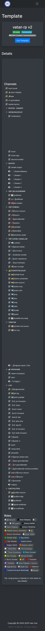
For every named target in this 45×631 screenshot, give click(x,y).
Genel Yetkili (29, 534)
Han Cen (33, 623)
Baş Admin (25, 538)
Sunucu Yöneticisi (28, 527)
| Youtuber (32, 559)
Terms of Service (15, 627)
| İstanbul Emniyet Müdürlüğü (17, 570)
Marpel (35, 570)
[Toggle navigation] (37, 4)
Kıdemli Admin (26, 541)
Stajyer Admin (11, 545)
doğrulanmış (11, 567)
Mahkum (35, 567)
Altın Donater (11, 556)
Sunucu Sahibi (29, 523)
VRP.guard (15, 523)
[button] (22, 35)
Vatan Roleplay (25, 520)
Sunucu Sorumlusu (13, 534)
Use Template (22, 40)
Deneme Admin (27, 545)
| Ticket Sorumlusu (13, 552)
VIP (22, 559)
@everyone (10, 520)
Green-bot (24, 567)
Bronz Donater (12, 559)
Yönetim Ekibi (11, 538)
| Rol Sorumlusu (26, 549)
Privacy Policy (30, 627)
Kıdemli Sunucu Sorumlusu (16, 530)
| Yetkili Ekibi (11, 549)
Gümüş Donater (26, 556)
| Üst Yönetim (11, 541)
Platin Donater (30, 552)
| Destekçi (10, 563)
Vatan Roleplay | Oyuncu (27, 563)
